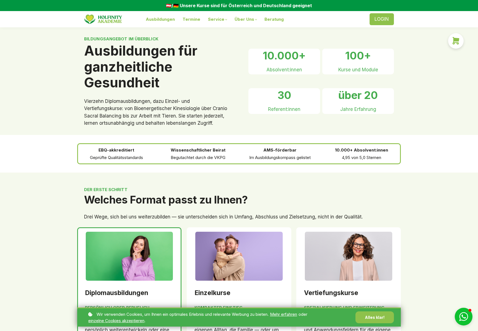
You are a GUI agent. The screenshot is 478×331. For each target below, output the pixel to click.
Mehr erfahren (283, 314)
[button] (463, 316)
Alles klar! (375, 317)
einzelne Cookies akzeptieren (116, 320)
